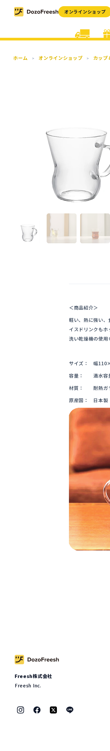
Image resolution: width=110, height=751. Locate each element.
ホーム (20, 57)
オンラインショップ (60, 57)
